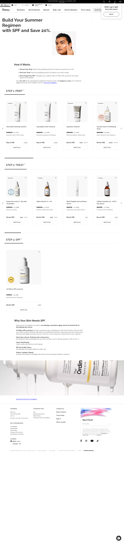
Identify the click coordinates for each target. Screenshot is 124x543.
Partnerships (13, 430)
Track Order (60, 415)
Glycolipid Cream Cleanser (45, 127)
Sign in (58, 419)
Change (18, 441)
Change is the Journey (16, 432)
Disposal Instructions (38, 414)
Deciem (50, 5)
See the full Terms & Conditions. (26, 399)
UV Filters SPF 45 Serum (14, 289)
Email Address (86, 423)
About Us (12, 412)
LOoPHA (27, 5)
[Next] (79, 1)
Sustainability (14, 428)
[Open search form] (104, 1)
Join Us (12, 416)
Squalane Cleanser (73, 127)
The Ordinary (6, 5)
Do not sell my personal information (66, 450)
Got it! (111, 14)
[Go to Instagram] (86, 440)
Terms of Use (85, 434)
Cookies (79, 450)
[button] (34, 9)
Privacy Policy (104, 433)
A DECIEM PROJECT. (89, 450)
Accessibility (13, 426)
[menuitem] (5, 5)
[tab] (15, 92)
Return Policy (37, 416)
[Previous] (45, 1)
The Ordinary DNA (15, 414)
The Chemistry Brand (38, 5)
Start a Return (61, 412)
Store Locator (61, 422)
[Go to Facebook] (81, 440)
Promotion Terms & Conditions (41, 417)
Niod (15, 5)
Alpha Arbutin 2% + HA (44, 201)
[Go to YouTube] (92, 440)
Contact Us (99, 434)
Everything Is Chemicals (16, 434)
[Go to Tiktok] (97, 440)
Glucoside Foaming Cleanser (16, 127)
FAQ (34, 412)
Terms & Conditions (50, 83)
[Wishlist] (26, 102)
